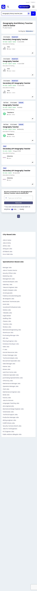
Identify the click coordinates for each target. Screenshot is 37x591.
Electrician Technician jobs (11, 301)
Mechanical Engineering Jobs (12, 330)
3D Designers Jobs (8, 299)
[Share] (32, 53)
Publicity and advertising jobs (12, 296)
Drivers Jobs (6, 369)
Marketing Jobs (7, 276)
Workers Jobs (7, 327)
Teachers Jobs (7, 324)
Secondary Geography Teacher (15, 39)
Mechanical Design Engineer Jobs (13, 409)
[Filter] (28, 13)
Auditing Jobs (7, 318)
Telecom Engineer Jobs (10, 287)
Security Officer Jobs (9, 273)
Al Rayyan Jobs (7, 249)
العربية (27, 2)
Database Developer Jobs (11, 344)
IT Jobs (5, 349)
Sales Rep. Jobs (7, 284)
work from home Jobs (10, 372)
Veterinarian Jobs (8, 412)
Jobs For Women (8, 400)
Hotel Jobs (6, 304)
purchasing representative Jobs (13, 378)
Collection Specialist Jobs (11, 375)
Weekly (22, 209)
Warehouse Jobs (8, 332)
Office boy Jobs (8, 381)
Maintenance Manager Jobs (11, 383)
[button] (8, 6)
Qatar (33, 2)
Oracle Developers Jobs (10, 282)
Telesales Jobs (7, 313)
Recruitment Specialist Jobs (11, 361)
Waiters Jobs (7, 310)
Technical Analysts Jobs (10, 358)
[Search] (33, 13)
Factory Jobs (7, 398)
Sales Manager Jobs (9, 364)
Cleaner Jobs (7, 321)
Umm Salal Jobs (8, 254)
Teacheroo (10, 112)
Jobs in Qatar (7, 240)
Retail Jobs (6, 395)
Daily (15, 209)
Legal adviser (7, 316)
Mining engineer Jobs (9, 420)
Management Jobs (9, 279)
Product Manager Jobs (10, 355)
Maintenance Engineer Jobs (11, 392)
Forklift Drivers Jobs (9, 423)
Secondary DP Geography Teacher (16, 83)
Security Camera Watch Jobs (12, 426)
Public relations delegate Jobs (12, 434)
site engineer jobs (8, 406)
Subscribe (18, 203)
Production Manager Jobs (11, 417)
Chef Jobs (6, 389)
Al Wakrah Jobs (7, 251)
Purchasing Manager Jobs (11, 335)
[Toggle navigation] (33, 6)
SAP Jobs (5, 338)
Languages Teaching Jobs (11, 403)
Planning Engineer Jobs (10, 341)
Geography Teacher (11, 61)
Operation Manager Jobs (10, 386)
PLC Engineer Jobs (8, 431)
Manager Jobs (7, 267)
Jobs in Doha (7, 243)
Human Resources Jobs (10, 352)
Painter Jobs (6, 366)
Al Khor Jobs (6, 246)
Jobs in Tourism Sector (10, 270)
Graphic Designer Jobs (10, 290)
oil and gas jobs (7, 293)
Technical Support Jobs (10, 414)
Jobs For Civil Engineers (10, 429)
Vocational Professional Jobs (12, 307)
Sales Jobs (6, 347)
